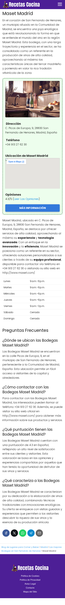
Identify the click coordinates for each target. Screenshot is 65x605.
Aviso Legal (30, 584)
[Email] (39, 533)
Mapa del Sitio (30, 591)
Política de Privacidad (30, 580)
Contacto (30, 587)
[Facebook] (6, 533)
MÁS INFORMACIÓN (32, 208)
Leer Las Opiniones (26, 199)
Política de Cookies (30, 576)
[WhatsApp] (22, 533)
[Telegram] (31, 533)
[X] (14, 533)
